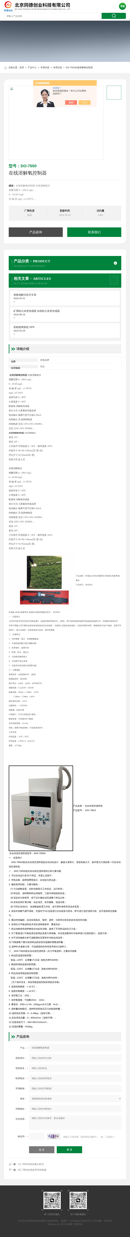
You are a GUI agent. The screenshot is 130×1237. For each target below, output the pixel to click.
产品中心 (32, 67)
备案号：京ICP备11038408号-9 (76, 1221)
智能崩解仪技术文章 (24, 294)
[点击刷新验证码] (53, 1136)
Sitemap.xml (54, 1224)
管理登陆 (78, 1224)
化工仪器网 (66, 1224)
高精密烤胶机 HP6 (23, 327)
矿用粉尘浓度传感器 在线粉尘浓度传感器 (36, 311)
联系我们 (94, 232)
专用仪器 (44, 67)
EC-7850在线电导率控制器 (32, 1169)
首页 (22, 67)
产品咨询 (35, 232)
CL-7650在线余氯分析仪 (31, 1164)
